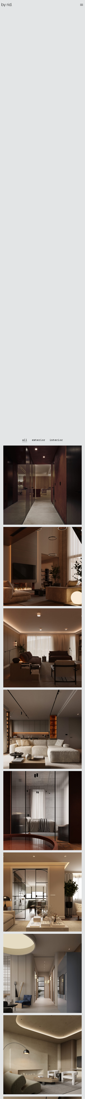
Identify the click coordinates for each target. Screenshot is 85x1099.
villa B (42, 811)
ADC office (42, 1055)
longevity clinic (42, 486)
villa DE (42, 648)
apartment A (42, 893)
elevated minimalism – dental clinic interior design (42, 974)
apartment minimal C (42, 730)
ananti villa (42, 567)
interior (42, 489)
